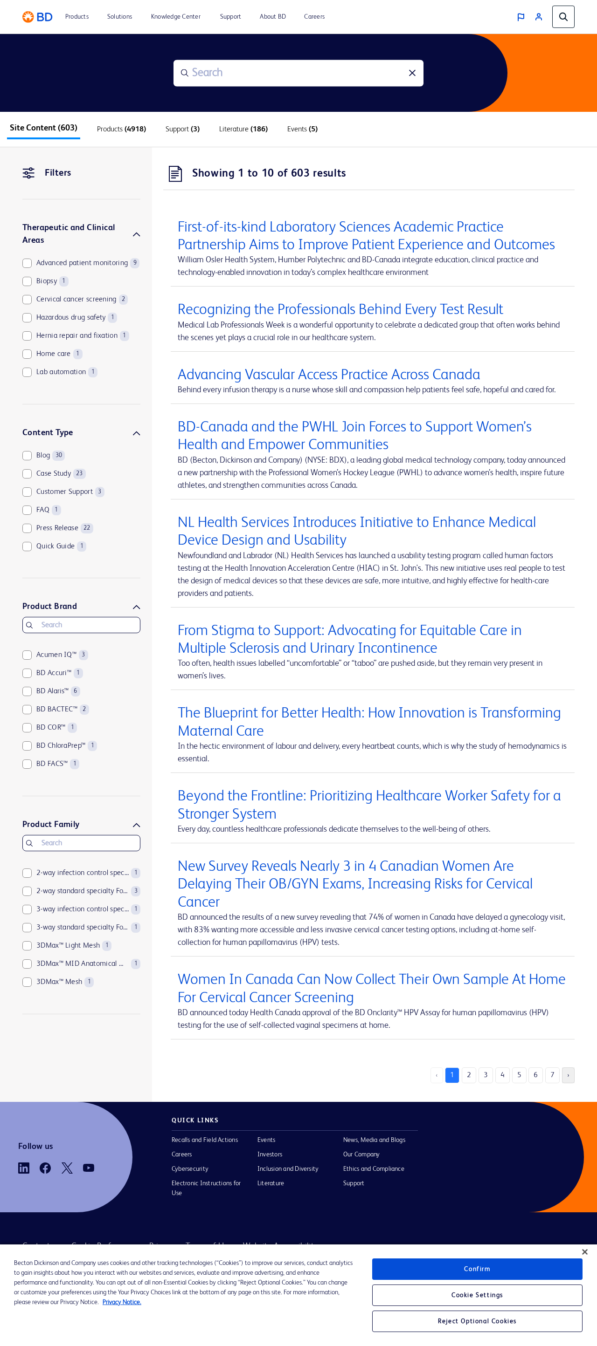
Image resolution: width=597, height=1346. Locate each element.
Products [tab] (121, 129)
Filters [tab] (58, 173)
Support (354, 1183)
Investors (269, 1154)
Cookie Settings (477, 1295)
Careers (182, 1154)
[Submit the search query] (184, 73)
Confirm (477, 1269)
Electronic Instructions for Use (206, 1188)
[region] (298, 1295)
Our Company (361, 1154)
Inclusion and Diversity (288, 1169)
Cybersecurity (190, 1169)
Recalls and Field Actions (205, 1140)
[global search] (563, 17)
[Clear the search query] (412, 73)
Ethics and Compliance (373, 1169)
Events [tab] (302, 129)
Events (266, 1140)
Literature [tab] (243, 129)
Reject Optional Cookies (477, 1321)
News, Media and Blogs (374, 1140)
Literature (270, 1183)
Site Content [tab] (43, 128)
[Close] (585, 1252)
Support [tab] (183, 129)
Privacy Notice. (122, 1302)
